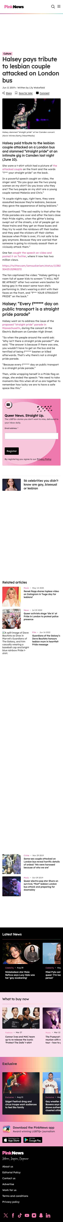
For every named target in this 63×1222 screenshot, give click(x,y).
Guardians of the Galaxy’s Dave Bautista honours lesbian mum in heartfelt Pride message (46, 640)
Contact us (8, 1178)
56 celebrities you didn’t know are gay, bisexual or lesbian (41, 484)
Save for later (26, 93)
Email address (15, 428)
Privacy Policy (44, 459)
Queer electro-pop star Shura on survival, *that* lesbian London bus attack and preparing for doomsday (41, 885)
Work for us (9, 1190)
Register (12, 451)
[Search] (53, 6)
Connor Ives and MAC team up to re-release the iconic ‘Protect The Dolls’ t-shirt (20, 1039)
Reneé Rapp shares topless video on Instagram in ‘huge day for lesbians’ (41, 594)
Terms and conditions (15, 1195)
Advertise (8, 1184)
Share (9, 93)
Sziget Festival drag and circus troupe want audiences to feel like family (21, 1104)
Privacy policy (10, 1201)
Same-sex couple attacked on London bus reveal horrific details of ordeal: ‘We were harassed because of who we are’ (42, 863)
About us (7, 1166)
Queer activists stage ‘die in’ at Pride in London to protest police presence (41, 616)
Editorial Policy (11, 1172)
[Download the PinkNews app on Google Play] (32, 1140)
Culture (7, 53)
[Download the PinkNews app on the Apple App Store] (11, 1140)
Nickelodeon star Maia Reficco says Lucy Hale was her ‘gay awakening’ (20, 975)
